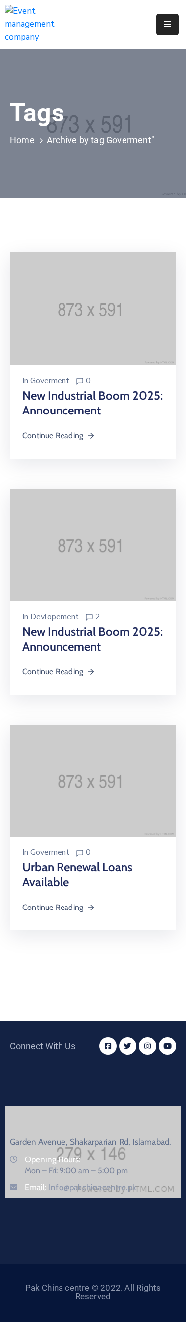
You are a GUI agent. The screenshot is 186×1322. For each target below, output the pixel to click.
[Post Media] (93, 308)
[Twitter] (127, 1046)
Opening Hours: (53, 1159)
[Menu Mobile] (167, 24)
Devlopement (54, 616)
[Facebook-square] (108, 1046)
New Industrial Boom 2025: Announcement (92, 402)
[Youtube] (167, 1046)
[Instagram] (147, 1046)
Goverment (49, 380)
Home (22, 140)
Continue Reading (52, 435)
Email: (80, 1187)
